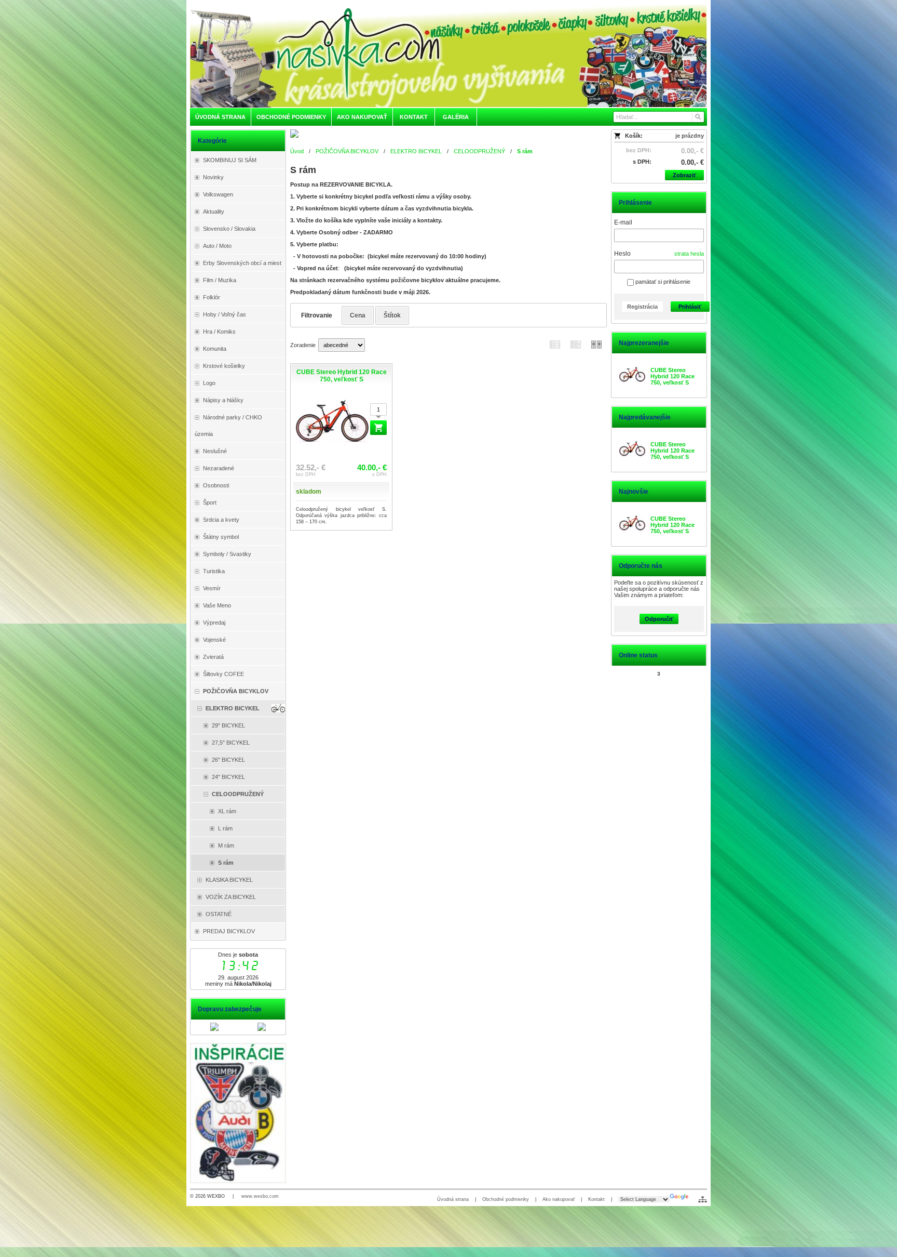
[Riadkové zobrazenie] (555, 344)
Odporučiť (659, 619)
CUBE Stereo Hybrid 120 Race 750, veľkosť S (672, 376)
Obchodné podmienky (505, 1199)
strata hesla (689, 253)
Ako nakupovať (558, 1199)
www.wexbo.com (260, 1196)
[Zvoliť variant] (378, 427)
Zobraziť (684, 175)
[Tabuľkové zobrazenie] (575, 344)
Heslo (622, 253)
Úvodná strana (453, 1199)
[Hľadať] (697, 117)
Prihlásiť (689, 306)
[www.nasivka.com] (448, 55)
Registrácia (642, 306)
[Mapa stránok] (702, 1199)
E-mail (623, 222)
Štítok (392, 315)
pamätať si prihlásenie (662, 282)
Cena (357, 315)
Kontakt (596, 1199)
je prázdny (689, 136)
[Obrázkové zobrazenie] (596, 344)
